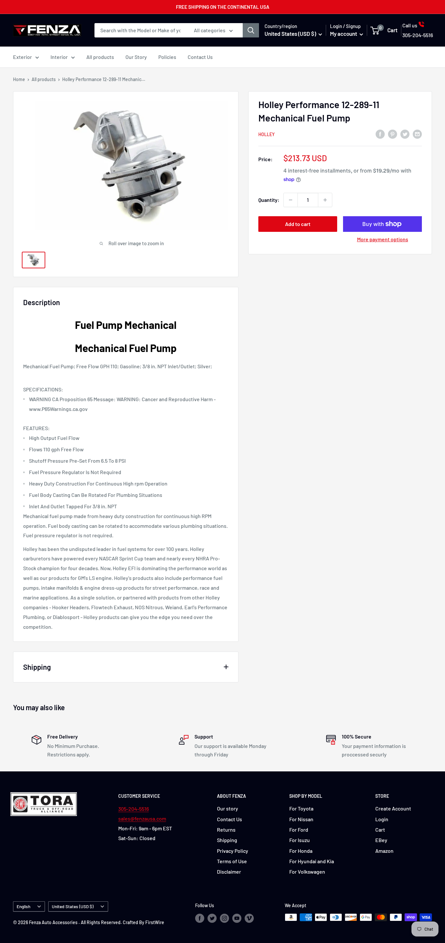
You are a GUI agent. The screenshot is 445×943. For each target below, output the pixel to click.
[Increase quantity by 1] (325, 200)
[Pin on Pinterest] (392, 134)
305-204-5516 (133, 809)
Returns (226, 829)
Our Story (136, 57)
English (23, 906)
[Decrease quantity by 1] (290, 200)
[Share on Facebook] (380, 134)
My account (344, 33)
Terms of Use (232, 861)
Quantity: (269, 200)
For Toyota (301, 808)
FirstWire (154, 922)
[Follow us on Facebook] (199, 917)
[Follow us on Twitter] (212, 917)
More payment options (382, 239)
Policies (167, 57)
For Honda (300, 851)
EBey (381, 840)
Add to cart (297, 224)
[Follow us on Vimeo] (249, 917)
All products (100, 57)
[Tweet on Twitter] (404, 134)
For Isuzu (299, 840)
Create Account (393, 808)
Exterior (22, 57)
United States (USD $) (72, 906)
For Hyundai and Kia (311, 861)
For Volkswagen (307, 871)
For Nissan (301, 819)
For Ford (298, 829)
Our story (227, 808)
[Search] (251, 30)
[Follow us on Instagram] (224, 917)
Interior (59, 57)
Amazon (384, 851)
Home (19, 79)
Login (381, 819)
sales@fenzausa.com (142, 818)
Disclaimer (229, 871)
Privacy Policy (232, 851)
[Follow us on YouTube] (236, 917)
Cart (380, 829)
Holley (266, 134)
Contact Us (200, 57)
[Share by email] (417, 134)
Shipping (227, 840)
